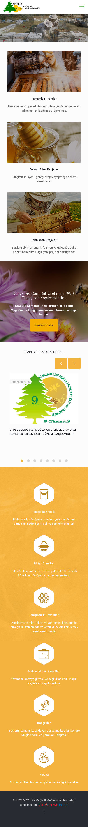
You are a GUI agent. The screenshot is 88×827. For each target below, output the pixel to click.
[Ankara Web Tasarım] (53, 804)
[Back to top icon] (78, 817)
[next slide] (74, 363)
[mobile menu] (82, 7)
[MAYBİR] (21, 6)
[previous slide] (61, 363)
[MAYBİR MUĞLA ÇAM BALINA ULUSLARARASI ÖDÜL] (44, 398)
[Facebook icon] (44, 811)
